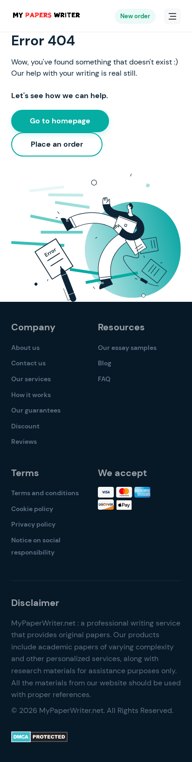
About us (25, 347)
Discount (25, 426)
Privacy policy (33, 524)
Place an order (57, 144)
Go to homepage (60, 121)
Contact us (28, 363)
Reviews (24, 441)
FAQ (104, 379)
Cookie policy (32, 509)
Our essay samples (127, 347)
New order (135, 16)
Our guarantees (36, 410)
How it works (31, 395)
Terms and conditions (45, 493)
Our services (31, 379)
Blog (104, 363)
